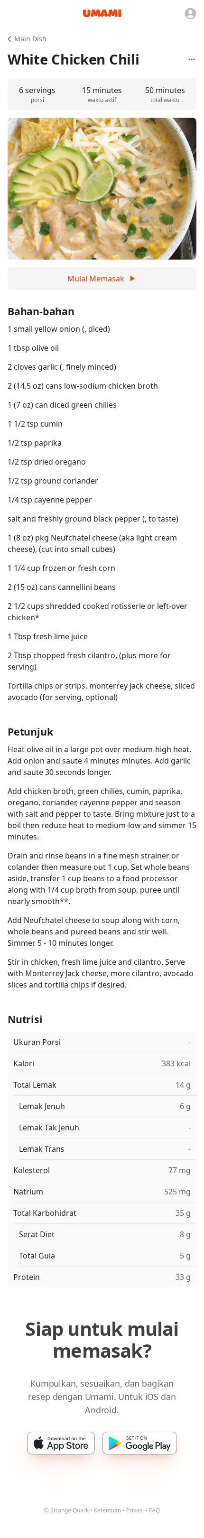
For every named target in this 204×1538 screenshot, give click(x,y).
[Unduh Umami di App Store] (61, 1443)
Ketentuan (107, 1510)
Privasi (135, 1510)
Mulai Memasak (95, 278)
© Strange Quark (66, 1510)
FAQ (154, 1510)
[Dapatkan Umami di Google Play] (139, 1443)
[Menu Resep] (192, 59)
